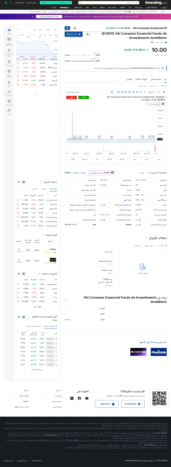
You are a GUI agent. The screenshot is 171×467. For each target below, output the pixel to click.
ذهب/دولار (53, 59)
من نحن (58, 390)
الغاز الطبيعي (53, 85)
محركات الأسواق (50, 182)
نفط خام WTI (52, 68)
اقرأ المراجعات (19, 250)
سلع (40, 30)
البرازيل (67, 319)
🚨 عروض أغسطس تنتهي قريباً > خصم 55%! (55, 3)
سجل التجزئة (142, 86)
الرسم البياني (155, 79)
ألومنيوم (54, 80)
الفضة (55, 63)
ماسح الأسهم (78, 7)
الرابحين (43, 189)
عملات (55, 30)
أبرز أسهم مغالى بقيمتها (33, 326)
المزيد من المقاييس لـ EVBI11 (75, 172)
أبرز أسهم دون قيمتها (50, 326)
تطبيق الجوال (24, 396)
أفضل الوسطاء (51, 235)
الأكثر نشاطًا (53, 189)
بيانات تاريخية (153, 86)
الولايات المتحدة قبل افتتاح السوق (111, 12)
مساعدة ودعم (56, 401)
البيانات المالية (141, 79)
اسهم (34, 30)
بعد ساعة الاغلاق (94, 12)
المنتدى (130, 79)
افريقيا (45, 12)
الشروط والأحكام (37, 461)
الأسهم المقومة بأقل (35, 12)
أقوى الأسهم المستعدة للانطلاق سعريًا (44, 318)
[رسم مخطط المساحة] (159, 92)
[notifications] (10, 2)
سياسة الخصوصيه (22, 461)
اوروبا (72, 12)
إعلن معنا (58, 396)
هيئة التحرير (57, 407)
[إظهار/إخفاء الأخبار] (112, 92)
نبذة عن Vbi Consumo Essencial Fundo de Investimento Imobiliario (125, 300)
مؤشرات (47, 30)
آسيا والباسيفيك (53, 12)
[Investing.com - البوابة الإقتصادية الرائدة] (156, 3)
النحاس (55, 76)
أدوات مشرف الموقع (22, 407)
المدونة (26, 390)
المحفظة (26, 401)
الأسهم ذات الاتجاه (49, 273)
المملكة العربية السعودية (140, 12)
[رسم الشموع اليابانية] (164, 92)
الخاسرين (35, 189)
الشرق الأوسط (65, 12)
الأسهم (163, 11)
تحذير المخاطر (8, 461)
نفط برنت (54, 72)
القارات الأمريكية (81, 12)
